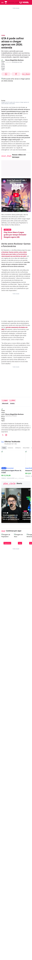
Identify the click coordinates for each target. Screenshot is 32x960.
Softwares (18, 448)
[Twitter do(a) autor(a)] (2, 435)
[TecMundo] (6, 2)
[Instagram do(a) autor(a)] (6, 435)
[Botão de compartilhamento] (6, 74)
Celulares (10, 448)
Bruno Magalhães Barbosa (14, 60)
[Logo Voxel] (24, 2)
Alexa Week (26, 448)
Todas (4, 448)
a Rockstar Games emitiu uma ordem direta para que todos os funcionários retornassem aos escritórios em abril (14, 254)
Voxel (3, 35)
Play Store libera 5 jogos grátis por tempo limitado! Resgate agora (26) (15, 234)
